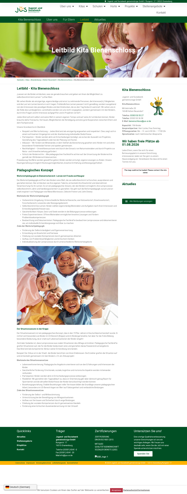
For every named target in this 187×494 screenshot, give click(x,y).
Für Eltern (69, 19)
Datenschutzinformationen (136, 490)
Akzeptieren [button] (116, 490)
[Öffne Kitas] (87, 6)
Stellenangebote (24, 441)
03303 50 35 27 (136, 115)
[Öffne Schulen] (104, 6)
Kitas (27, 80)
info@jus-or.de (66, 455)
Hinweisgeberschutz (43, 463)
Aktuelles (100, 19)
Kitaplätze (21, 445)
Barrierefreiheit (72, 463)
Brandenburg (36, 80)
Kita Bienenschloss (29, 19)
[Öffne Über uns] (73, 6)
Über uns (51, 19)
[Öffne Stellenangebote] (164, 6)
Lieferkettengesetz (59, 463)
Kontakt (20, 449)
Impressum (30, 463)
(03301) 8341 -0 (70, 450)
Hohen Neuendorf (49, 80)
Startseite (20, 80)
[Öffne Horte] (119, 6)
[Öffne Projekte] (137, 6)
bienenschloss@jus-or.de (140, 121)
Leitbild (84, 19)
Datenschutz (20, 463)
